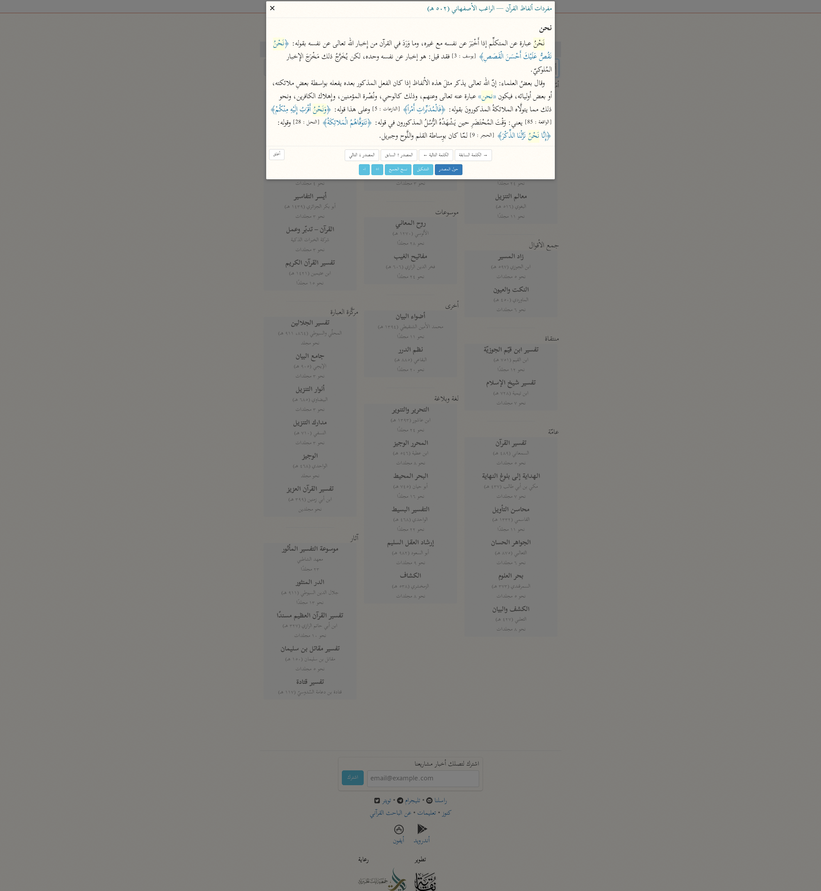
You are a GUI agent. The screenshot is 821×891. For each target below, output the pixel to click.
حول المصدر (448, 169)
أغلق (276, 154)
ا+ (377, 169)
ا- (364, 169)
